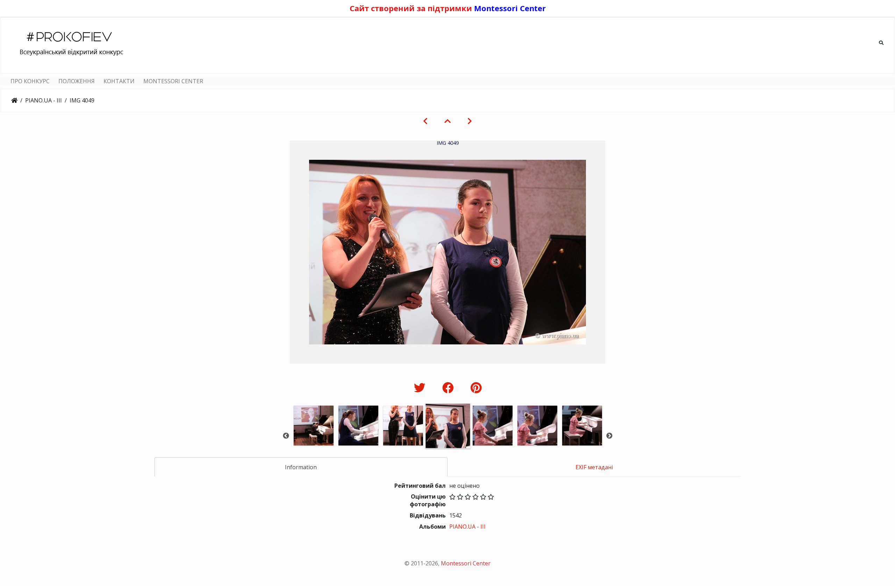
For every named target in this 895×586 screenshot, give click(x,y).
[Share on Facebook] (449, 387)
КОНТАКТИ (119, 81)
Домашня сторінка (14, 100)
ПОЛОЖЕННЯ (76, 81)
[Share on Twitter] (421, 387)
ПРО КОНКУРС (30, 81)
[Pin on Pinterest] (476, 387)
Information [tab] (301, 467)
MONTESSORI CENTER (173, 81)
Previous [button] (285, 436)
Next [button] (609, 436)
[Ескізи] (447, 121)
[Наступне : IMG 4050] (469, 121)
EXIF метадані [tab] (594, 467)
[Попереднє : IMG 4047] (425, 121)
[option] (313, 435)
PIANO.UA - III (43, 100)
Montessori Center (510, 8)
